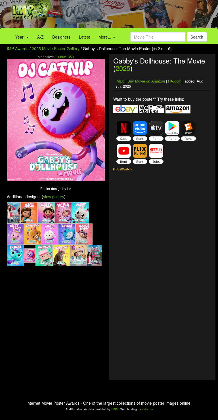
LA (69, 188)
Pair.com (147, 409)
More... (105, 37)
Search (196, 37)
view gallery (53, 196)
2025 (123, 68)
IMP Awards (17, 48)
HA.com (174, 81)
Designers (61, 37)
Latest (84, 37)
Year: (20, 37)
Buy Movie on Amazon (146, 81)
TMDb (115, 409)
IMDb (120, 81)
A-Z (40, 37)
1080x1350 (65, 56)
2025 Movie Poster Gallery (55, 48)
